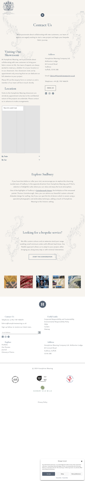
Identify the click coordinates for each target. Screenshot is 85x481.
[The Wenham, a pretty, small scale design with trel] (10, 282)
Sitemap (47, 329)
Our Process (6, 347)
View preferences (76, 474)
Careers (46, 327)
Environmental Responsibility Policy (56, 322)
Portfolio (5, 345)
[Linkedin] (46, 93)
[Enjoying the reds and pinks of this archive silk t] (26, 282)
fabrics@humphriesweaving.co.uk (62, 76)
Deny (62, 474)
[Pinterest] (8, 337)
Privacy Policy (59, 477)
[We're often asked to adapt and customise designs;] (74, 282)
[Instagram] (6, 337)
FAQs (46, 324)
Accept (49, 474)
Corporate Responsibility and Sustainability (59, 319)
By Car (4, 160)
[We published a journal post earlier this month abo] (58, 282)
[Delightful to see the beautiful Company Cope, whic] (42, 282)
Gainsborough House (44, 190)
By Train (5, 156)
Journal (4, 350)
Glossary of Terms (8, 352)
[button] (82, 461)
